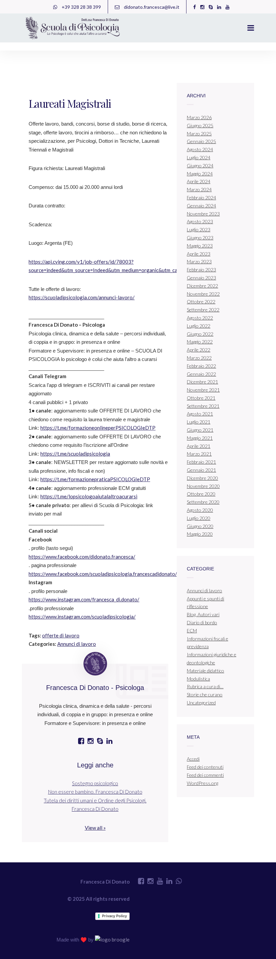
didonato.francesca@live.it (151, 7)
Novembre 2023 (203, 214)
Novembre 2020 (203, 486)
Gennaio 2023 (201, 277)
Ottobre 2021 (201, 398)
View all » (95, 828)
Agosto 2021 (200, 414)
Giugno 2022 (200, 334)
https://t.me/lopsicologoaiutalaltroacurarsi (88, 496)
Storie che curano (204, 694)
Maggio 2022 (200, 341)
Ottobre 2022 (201, 301)
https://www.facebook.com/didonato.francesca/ (82, 557)
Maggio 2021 (200, 438)
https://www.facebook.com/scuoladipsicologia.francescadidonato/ (103, 574)
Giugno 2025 (200, 125)
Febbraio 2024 (201, 197)
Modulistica (198, 679)
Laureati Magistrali (70, 103)
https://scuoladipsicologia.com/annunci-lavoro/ (82, 297)
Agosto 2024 (200, 149)
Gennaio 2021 (201, 470)
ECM (192, 630)
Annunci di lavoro (76, 644)
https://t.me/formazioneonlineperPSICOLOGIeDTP (98, 428)
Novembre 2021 (203, 390)
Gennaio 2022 (201, 374)
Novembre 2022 (203, 294)
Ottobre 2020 (201, 494)
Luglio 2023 (198, 229)
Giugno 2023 (200, 237)
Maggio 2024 (200, 173)
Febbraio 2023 (201, 269)
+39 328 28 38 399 (81, 7)
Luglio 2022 (198, 326)
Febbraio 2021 (201, 462)
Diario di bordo (202, 622)
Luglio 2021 (198, 422)
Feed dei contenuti (205, 767)
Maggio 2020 (200, 534)
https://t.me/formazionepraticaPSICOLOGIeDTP (95, 479)
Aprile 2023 (198, 254)
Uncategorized (201, 702)
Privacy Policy (114, 916)
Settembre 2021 (203, 406)
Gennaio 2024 (201, 205)
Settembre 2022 (203, 309)
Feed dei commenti (205, 775)
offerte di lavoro (60, 635)
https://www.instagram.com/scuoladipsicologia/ (82, 617)
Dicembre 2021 (202, 382)
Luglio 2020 (198, 518)
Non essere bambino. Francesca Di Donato (95, 792)
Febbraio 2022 (201, 366)
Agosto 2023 (200, 221)
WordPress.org (202, 783)
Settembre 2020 (203, 502)
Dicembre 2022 (202, 286)
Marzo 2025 (199, 133)
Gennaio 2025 (201, 141)
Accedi (193, 759)
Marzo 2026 (199, 117)
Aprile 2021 (198, 446)
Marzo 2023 (199, 261)
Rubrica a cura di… (205, 686)
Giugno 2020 (200, 526)
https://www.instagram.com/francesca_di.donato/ (84, 599)
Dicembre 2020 (202, 478)
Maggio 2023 (200, 246)
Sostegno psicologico (95, 783)
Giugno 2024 (200, 165)
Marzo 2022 (199, 358)
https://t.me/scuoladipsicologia (75, 454)
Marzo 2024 (199, 189)
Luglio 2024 (198, 157)
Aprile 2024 (198, 181)
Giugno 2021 (200, 430)
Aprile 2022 (198, 350)
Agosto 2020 (200, 510)
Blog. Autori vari (203, 614)
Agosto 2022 (200, 318)
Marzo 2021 (199, 454)
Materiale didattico (205, 670)
